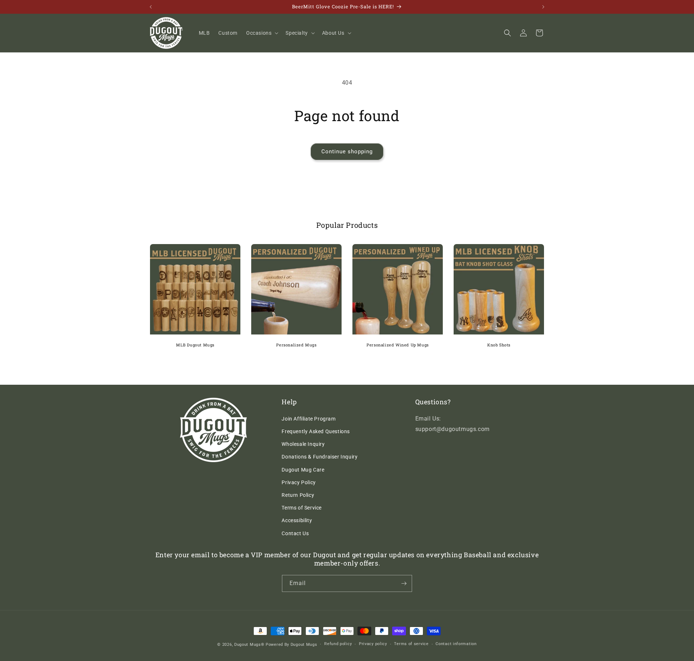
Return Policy (298, 495)
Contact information (456, 643)
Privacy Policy (299, 482)
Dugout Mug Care (303, 470)
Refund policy (338, 643)
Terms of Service (302, 508)
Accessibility (297, 520)
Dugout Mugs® (249, 644)
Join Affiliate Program (308, 419)
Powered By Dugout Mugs (291, 644)
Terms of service (411, 643)
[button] (261, 32)
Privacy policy (373, 643)
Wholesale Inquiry (303, 444)
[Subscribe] (404, 583)
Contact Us (295, 533)
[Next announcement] (543, 7)
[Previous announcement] (151, 7)
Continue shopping (347, 151)
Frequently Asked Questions (316, 431)
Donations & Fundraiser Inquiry (319, 457)
